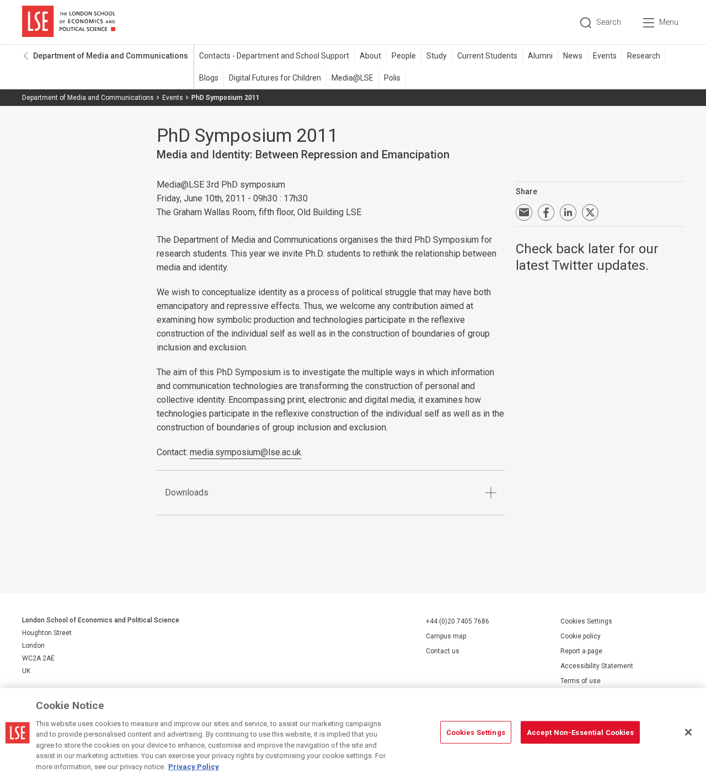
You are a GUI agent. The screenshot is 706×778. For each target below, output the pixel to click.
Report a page (581, 651)
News (572, 55)
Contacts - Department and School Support (274, 55)
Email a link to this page (524, 212)
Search (608, 22)
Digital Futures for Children (275, 77)
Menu (668, 22)
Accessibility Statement (596, 666)
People (404, 55)
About (370, 55)
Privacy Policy (193, 767)
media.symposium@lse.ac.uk (245, 452)
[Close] (688, 732)
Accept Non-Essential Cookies (580, 732)
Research (643, 55)
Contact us (442, 651)
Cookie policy (580, 636)
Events (605, 55)
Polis (392, 77)
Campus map (446, 636)
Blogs (208, 77)
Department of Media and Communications (110, 55)
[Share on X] (590, 212)
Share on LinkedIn (568, 212)
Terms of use (580, 681)
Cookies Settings (586, 621)
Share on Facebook (546, 212)
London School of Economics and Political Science (68, 22)
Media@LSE (352, 77)
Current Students (487, 55)
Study (436, 55)
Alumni (540, 55)
